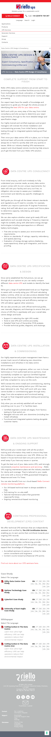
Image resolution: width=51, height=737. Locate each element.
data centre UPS (15, 283)
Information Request (20, 713)
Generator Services (8, 33)
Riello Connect (13, 16)
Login (33, 20)
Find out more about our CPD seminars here (19, 563)
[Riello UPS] (25, 7)
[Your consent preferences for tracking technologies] (47, 733)
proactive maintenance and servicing (26, 467)
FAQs (15, 718)
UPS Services (6, 30)
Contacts (5, 42)
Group (4, 39)
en (33, 581)
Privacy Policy (18, 726)
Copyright (17, 723)
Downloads (17, 715)
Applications (6, 24)
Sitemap (16, 719)
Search (27, 20)
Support (4, 36)
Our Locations (18, 711)
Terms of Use (18, 722)
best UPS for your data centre (26, 107)
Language (19, 20)
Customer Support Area (21, 716)
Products (5, 27)
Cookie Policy (18, 725)
